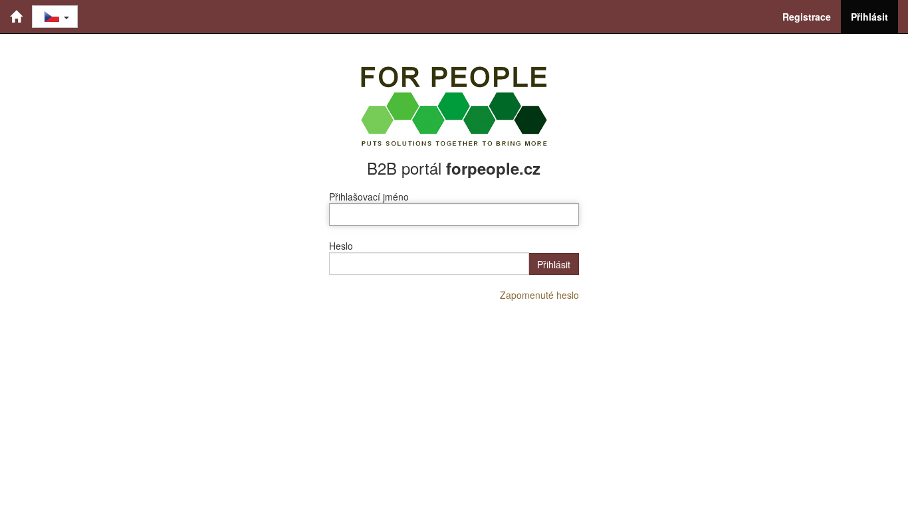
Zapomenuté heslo (539, 294)
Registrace (806, 16)
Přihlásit (869, 16)
